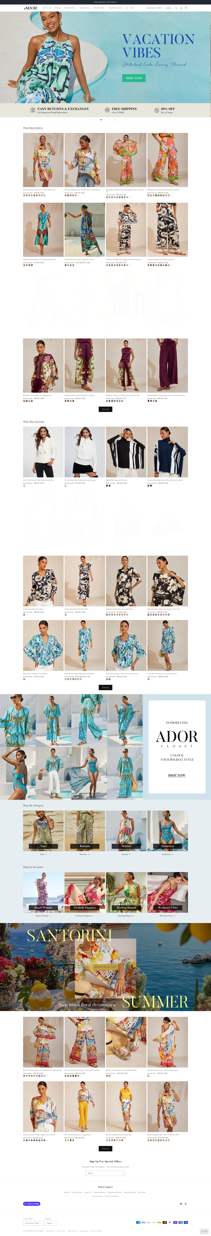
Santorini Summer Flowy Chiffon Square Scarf (162, 1070)
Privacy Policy (98, 1196)
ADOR (30, 1231)
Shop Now (105, 64)
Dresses (125, 854)
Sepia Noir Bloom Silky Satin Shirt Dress (119, 609)
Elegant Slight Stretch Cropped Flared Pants (161, 329)
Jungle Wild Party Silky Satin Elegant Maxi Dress (39, 259)
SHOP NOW (105, 747)
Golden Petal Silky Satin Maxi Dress (76, 609)
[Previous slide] (95, 119)
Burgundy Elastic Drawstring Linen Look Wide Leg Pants (166, 395)
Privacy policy (61, 1231)
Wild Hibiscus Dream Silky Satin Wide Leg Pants (163, 190)
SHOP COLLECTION (105, 967)
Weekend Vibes (166, 916)
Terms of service (72, 1231)
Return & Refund (130, 1192)
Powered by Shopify (38, 1231)
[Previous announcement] (23, 2)
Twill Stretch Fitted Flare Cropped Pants (78, 1135)
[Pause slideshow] (115, 119)
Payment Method (99, 1192)
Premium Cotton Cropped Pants (75, 547)
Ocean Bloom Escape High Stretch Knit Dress (79, 673)
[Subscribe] (122, 1173)
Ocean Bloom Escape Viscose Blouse (35, 673)
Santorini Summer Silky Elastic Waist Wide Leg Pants (82, 1070)
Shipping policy (84, 1231)
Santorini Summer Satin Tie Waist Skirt (119, 1135)
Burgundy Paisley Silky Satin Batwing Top (37, 395)
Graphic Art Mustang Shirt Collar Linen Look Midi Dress (83, 329)
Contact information (97, 1231)
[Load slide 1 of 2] (101, 119)
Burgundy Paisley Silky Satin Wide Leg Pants (80, 395)
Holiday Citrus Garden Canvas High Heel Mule (121, 1070)
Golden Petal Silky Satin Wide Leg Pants (160, 259)
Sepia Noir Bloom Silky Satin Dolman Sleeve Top (163, 609)
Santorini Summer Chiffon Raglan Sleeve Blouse (39, 1135)
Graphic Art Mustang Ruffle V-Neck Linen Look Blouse (41, 329)
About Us (67, 1192)
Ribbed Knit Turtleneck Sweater (116, 329)
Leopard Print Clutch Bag (155, 547)
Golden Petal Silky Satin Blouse (33, 609)
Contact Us (88, 1192)
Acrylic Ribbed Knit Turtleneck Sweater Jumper (80, 480)
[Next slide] (109, 119)
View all (105, 409)
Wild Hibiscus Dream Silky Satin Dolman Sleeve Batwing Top (125, 190)
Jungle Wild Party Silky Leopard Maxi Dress (79, 259)
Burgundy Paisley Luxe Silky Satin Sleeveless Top (122, 395)
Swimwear (166, 854)
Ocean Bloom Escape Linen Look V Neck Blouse (122, 673)
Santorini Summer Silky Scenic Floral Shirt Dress (39, 190)
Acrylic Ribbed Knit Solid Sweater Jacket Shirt (38, 480)
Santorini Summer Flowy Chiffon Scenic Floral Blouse (82, 190)
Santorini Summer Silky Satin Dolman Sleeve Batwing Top (42, 1070)
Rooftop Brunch (125, 916)
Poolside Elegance (83, 916)
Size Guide (141, 1192)
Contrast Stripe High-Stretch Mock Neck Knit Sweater (165, 480)
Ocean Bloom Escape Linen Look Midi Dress (162, 673)
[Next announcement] (187, 2)
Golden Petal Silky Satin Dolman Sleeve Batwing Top (123, 259)
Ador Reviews (77, 1192)
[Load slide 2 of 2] (104, 119)
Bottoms (83, 854)
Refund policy (50, 1231)
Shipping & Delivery (115, 1192)
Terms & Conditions (112, 1196)
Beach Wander (42, 916)
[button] (58, 8)
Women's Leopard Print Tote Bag (116, 547)
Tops (42, 854)
